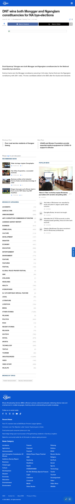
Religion (5, 330)
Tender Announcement (9, 380)
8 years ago (15, 165)
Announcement (8, 214)
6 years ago (15, 185)
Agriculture (7, 211)
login (8, 156)
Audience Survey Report (11, 222)
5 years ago (15, 175)
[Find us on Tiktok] (20, 414)
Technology (7, 345)
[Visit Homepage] (5, 3)
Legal (4, 297)
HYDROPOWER (7, 289)
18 (22, 165)
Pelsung (5, 315)
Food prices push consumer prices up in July (16, 430)
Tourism (5, 353)
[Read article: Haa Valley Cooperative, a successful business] (6, 173)
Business (5, 226)
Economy (5, 244)
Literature (6, 300)
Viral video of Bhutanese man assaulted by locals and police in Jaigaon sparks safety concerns (56, 204)
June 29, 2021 (6, 19)
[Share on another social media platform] (71, 24)
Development (7, 237)
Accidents (6, 207)
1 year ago (15, 195)
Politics (5, 319)
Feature (5, 259)
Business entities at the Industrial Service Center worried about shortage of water (23, 180)
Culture (5, 233)
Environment (7, 256)
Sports (5, 342)
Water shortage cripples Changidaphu (22, 163)
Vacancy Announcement (25, 380)
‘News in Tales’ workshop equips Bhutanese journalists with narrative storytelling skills (53, 194)
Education (6, 248)
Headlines (6, 282)
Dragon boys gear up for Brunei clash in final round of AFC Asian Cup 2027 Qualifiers (23, 190)
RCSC (4, 323)
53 (22, 175)
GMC (4, 274)
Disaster (5, 241)
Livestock (6, 304)
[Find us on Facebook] (2, 414)
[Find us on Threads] (10, 414)
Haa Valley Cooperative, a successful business (22, 171)
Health (5, 285)
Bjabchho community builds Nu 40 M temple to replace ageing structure (24, 437)
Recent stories (8, 327)
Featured (6, 263)
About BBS (20, 496)
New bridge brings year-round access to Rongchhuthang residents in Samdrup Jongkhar (29, 434)
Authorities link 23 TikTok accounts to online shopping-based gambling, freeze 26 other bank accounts (58, 220)
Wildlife (5, 368)
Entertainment (8, 252)
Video (4, 360)
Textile (5, 349)
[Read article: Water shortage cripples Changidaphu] (6, 165)
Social (5, 338)
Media (4, 308)
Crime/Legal (7, 229)
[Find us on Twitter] (6, 414)
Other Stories (7, 312)
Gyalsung (6, 278)
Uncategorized (17, 19)
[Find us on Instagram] (13, 414)
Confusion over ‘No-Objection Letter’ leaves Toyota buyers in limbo (23, 427)
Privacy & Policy (31, 496)
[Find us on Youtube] (17, 414)
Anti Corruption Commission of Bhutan (17, 218)
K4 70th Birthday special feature (15, 293)
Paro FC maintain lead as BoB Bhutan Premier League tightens (21, 424)
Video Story (7, 364)
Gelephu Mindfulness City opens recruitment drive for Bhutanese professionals (57, 229)
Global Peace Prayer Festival (14, 271)
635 (21, 195)
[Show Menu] (72, 3)
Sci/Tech (5, 334)
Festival (5, 267)
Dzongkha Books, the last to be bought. (55, 212)
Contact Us (11, 496)
